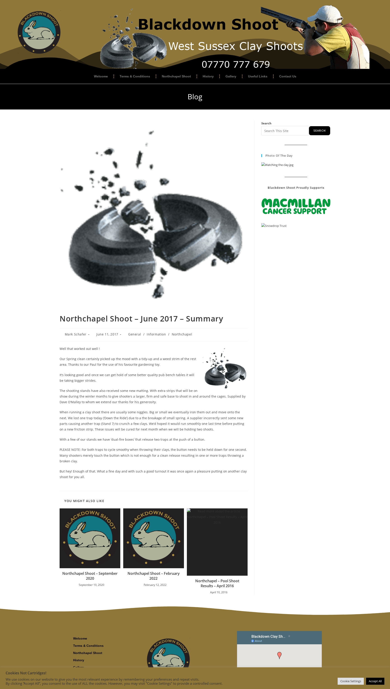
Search (266, 123)
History (208, 76)
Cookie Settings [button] (350, 681)
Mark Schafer (75, 334)
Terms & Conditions (135, 76)
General (134, 334)
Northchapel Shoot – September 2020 (90, 576)
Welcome (101, 76)
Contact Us (287, 76)
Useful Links (257, 76)
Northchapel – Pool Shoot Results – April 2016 (217, 583)
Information (156, 334)
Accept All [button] (375, 681)
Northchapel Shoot (176, 76)
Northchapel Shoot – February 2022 (154, 576)
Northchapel (182, 334)
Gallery (230, 76)
